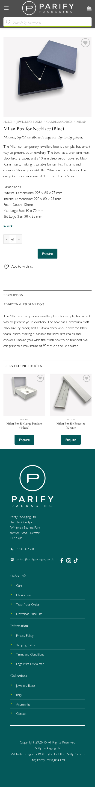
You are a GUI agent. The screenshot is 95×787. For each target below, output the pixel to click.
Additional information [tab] (23, 304)
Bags (18, 694)
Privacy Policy (24, 635)
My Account (24, 595)
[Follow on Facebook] (61, 560)
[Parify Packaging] (47, 8)
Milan (81, 122)
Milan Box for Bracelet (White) (70, 426)
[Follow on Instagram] (68, 560)
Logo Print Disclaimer (30, 663)
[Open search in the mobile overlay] (47, 22)
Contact (21, 713)
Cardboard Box (59, 122)
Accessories (23, 704)
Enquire (47, 253)
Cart (19, 585)
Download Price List (29, 613)
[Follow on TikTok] (75, 560)
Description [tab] (13, 295)
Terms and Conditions (30, 654)
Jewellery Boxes (29, 122)
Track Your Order (27, 604)
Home (7, 122)
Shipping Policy (25, 645)
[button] (6, 8)
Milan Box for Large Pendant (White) (24, 426)
